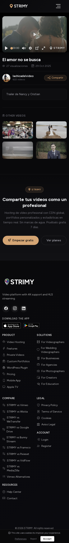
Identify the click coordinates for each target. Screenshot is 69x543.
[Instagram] (14, 308)
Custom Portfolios (18, 361)
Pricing (11, 374)
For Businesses (50, 358)
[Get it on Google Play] (31, 325)
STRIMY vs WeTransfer (14, 419)
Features (12, 348)
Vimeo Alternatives (18, 476)
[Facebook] (6, 308)
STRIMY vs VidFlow (18, 460)
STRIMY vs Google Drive (18, 429)
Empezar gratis (22, 240)
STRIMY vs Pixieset (18, 454)
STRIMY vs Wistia (17, 411)
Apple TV (12, 387)
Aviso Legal (48, 424)
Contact (12, 498)
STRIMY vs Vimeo (17, 405)
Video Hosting (16, 342)
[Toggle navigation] (58, 6)
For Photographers (53, 371)
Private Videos (15, 355)
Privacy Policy (49, 405)
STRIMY (21, 6)
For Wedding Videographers (50, 350)
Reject (33, 538)
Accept (47, 538)
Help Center (14, 492)
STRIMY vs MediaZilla (13, 468)
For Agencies (49, 364)
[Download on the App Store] (11, 326)
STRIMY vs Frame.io (19, 447)
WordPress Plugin (17, 367)
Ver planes (54, 240)
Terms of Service (51, 411)
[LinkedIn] (23, 308)
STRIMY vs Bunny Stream (17, 439)
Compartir (57, 77)
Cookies (46, 418)
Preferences (20, 538)
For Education (50, 384)
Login (44, 439)
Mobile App (14, 380)
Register (46, 446)
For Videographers (52, 342)
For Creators (49, 377)
